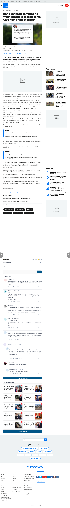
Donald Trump (22, 451)
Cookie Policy (27, 480)
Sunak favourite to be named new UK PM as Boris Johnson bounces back (21, 136)
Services (14, 472)
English (4, 1)
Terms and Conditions (29, 478)
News (7, 10)
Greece (35, 454)
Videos (2, 491)
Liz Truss (29, 209)
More (25, 472)
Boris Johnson (17, 212)
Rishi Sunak (7, 212)
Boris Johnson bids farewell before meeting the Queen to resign (19, 132)
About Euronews (27, 474)
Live (67, 5)
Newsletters (40, 481)
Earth (2, 482)
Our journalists (4, 495)
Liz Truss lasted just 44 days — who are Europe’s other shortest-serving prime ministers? (21, 158)
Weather (14, 478)
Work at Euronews (28, 487)
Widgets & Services (17, 487)
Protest (50, 454)
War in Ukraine (43, 448)
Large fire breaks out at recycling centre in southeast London (16, 204)
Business (3, 478)
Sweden (42, 454)
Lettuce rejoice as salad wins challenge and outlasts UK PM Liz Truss (20, 154)
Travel (2, 487)
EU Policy (3, 480)
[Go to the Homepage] (5, 5)
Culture (2, 489)
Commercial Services (28, 476)
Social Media (48, 451)
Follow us (15, 482)
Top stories (50, 69)
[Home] (3, 10)
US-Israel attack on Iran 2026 (29, 448)
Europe (2, 474)
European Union (35, 458)
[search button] (43, 2)
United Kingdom (16, 10)
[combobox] (50, 2)
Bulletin (14, 476)
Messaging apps (16, 485)
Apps (14, 483)
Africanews (15, 489)
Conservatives (20, 209)
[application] (22, 34)
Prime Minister (28, 212)
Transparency (27, 483)
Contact (26, 485)
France (39, 451)
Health (27, 454)
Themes (2, 472)
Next (2, 483)
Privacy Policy (27, 482)
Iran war (20, 454)
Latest (14, 480)
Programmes (3, 493)
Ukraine (32, 451)
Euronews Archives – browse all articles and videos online (6, 499)
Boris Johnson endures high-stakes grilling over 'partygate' (16, 198)
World (10, 10)
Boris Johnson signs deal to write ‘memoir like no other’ (15, 201)
